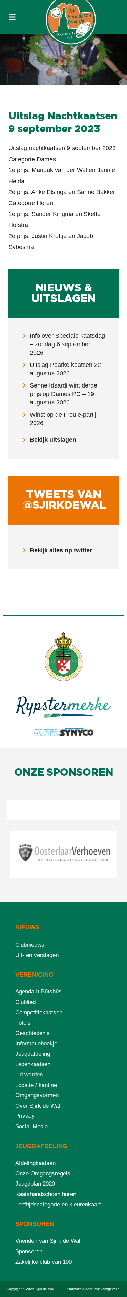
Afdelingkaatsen (35, 1163)
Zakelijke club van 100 (43, 1262)
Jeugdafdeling (32, 1054)
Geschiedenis (32, 1033)
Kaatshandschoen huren (45, 1194)
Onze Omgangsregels (42, 1173)
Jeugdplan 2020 (35, 1183)
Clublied (25, 1002)
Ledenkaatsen (32, 1064)
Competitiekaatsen (38, 1012)
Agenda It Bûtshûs (38, 991)
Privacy (25, 1116)
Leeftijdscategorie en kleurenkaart (58, 1204)
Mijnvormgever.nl (107, 1289)
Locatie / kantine (36, 1085)
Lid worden (29, 1074)
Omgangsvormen (37, 1095)
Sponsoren (28, 1251)
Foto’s (23, 1023)
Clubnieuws (29, 945)
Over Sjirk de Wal (37, 1106)
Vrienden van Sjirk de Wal (47, 1241)
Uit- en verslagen (37, 955)
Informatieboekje (36, 1043)
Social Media (31, 1126)
